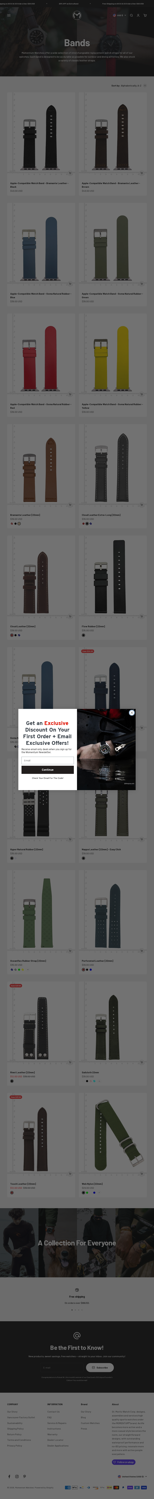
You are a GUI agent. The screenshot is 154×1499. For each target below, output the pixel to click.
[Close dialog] (131, 712)
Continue (48, 769)
